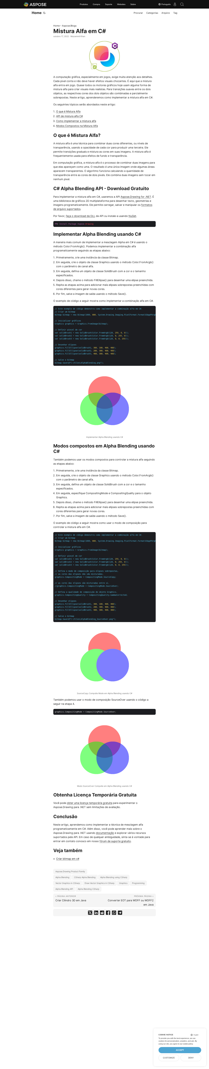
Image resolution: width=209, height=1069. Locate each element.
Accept (180, 1050)
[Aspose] (35, 4)
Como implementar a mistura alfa (76, 121)
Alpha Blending (62, 877)
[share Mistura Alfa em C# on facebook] (108, 913)
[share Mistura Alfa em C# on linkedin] (96, 913)
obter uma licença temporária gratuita (89, 802)
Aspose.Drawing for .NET (136, 196)
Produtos (84, 4)
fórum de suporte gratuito (115, 841)
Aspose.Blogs (69, 25)
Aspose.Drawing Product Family (70, 871)
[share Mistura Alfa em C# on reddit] (102, 913)
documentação (105, 832)
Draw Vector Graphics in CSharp (99, 883)
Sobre (133, 4)
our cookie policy (186, 1044)
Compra (96, 4)
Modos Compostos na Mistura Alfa (77, 125)
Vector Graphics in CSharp (67, 883)
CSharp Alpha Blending (85, 877)
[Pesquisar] (182, 4)
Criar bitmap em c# (67, 858)
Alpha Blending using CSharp (113, 877)
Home (37, 13)
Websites (121, 4)
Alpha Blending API (64, 889)
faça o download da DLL (80, 215)
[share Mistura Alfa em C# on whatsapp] (114, 913)
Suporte (108, 4)
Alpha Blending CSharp (88, 889)
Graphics (123, 883)
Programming (138, 883)
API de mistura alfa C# (69, 116)
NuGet (132, 215)
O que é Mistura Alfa (68, 111)
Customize (169, 1058)
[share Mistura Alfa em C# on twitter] (90, 913)
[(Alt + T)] (44, 13)
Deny (191, 1058)
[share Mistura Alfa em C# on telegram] (120, 913)
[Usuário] (174, 4)
